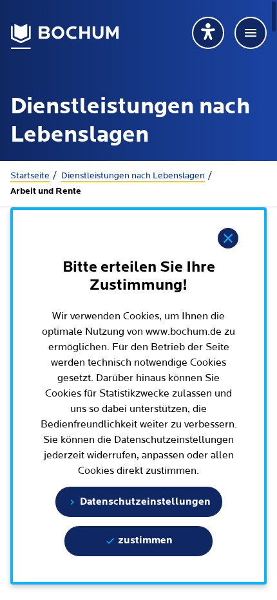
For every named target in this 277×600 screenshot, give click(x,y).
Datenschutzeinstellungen (144, 502)
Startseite (30, 176)
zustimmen (144, 541)
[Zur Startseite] (65, 36)
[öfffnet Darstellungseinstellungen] (208, 33)
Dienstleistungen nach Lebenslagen (133, 176)
